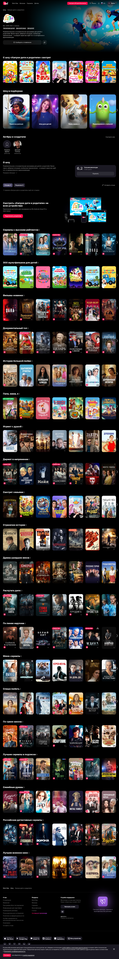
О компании (7, 900)
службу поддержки (28, 955)
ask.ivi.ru (63, 916)
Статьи (34, 910)
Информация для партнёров (12, 908)
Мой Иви (35, 900)
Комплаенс (6, 923)
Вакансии (6, 903)
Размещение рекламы (10, 910)
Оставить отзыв (8, 925)
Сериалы (35, 905)
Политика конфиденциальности (13, 916)
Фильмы (34, 903)
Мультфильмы (36, 908)
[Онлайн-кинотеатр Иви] (6, 3)
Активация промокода (39, 913)
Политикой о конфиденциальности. (14, 951)
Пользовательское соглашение (13, 913)
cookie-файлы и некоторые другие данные (75, 947)
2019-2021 (9, 26)
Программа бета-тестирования (13, 905)
